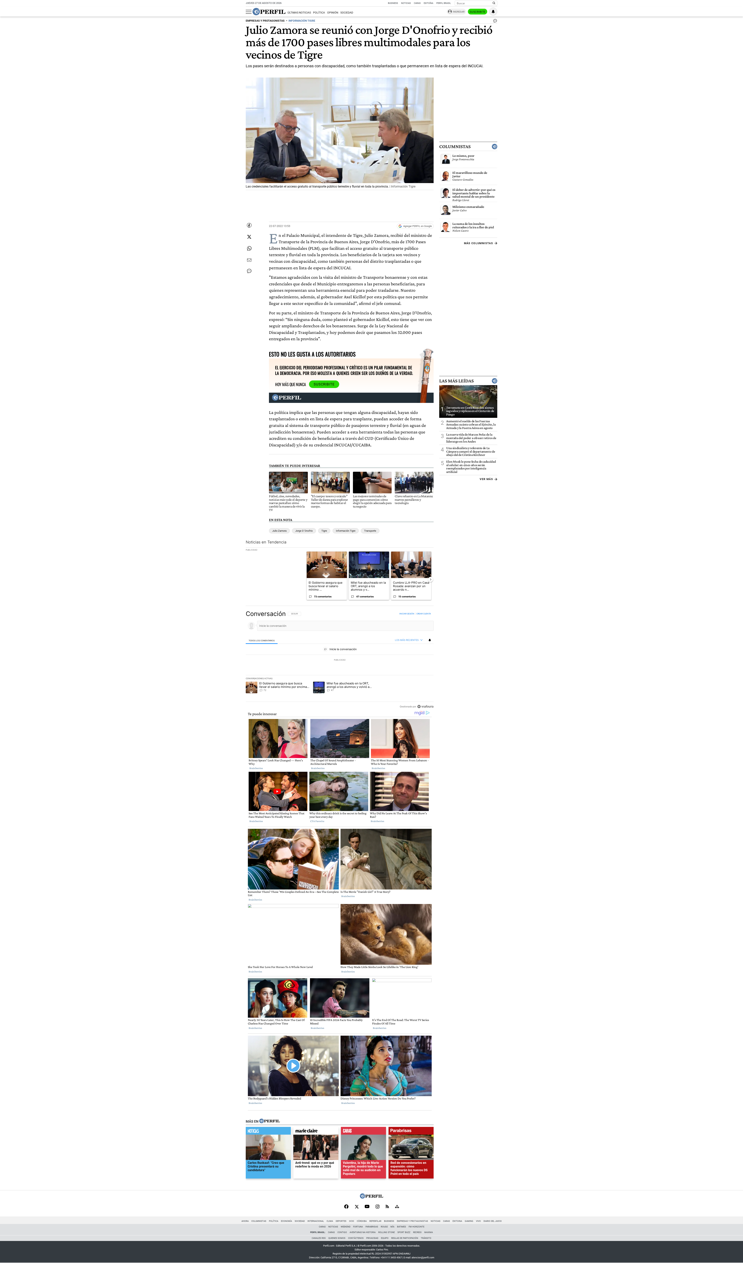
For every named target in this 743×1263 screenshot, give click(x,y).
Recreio (417, 1232)
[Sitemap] (397, 1207)
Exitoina (457, 1221)
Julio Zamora (279, 530)
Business (393, 3)
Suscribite (477, 11)
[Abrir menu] (249, 12)
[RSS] (387, 1207)
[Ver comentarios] (494, 22)
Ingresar (459, 11)
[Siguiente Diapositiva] (430, 579)
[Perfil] (269, 1121)
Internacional (315, 1221)
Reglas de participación (404, 1238)
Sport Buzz (403, 1232)
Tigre (324, 530)
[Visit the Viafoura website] (425, 706)
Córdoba (362, 1221)
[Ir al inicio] (269, 11)
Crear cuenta (423, 613)
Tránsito (426, 1238)
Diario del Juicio (493, 1221)
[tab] (262, 640)
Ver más (486, 479)
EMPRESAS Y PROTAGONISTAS (265, 20)
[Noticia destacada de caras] (363, 1132)
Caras (417, 3)
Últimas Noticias (299, 12)
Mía (392, 1226)
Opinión (332, 12)
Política (319, 12)
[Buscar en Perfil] (494, 3)
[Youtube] (367, 1207)
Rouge (384, 1226)
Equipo (385, 1238)
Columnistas (455, 146)
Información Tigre (345, 530)
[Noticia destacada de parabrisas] (411, 1132)
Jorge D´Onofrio (304, 530)
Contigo (342, 1232)
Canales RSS (319, 1238)
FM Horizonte (416, 1226)
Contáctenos (356, 1238)
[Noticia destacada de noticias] (268, 1132)
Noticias (406, 3)
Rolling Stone (386, 1232)
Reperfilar (375, 1221)
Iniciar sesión (406, 613)
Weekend (345, 1226)
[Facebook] (346, 1206)
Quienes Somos (336, 1238)
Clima (330, 1221)
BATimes (401, 1226)
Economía (286, 1221)
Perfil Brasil (443, 3)
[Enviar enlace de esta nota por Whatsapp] (249, 248)
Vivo (478, 1221)
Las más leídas (456, 380)
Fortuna (358, 1226)
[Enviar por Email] (249, 260)
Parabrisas (372, 1226)
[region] (340, 660)
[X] (357, 1207)
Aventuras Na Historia (363, 1232)
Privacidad (372, 1238)
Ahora (245, 1221)
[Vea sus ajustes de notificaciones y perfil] (493, 11)
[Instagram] (377, 1207)
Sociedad (346, 12)
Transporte (370, 530)
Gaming (469, 1221)
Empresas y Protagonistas (412, 1221)
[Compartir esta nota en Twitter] (249, 236)
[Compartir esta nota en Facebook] (249, 225)
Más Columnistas (478, 243)
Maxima (428, 1232)
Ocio (351, 1221)
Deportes (341, 1221)
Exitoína (428, 3)
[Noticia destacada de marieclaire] (315, 1132)
